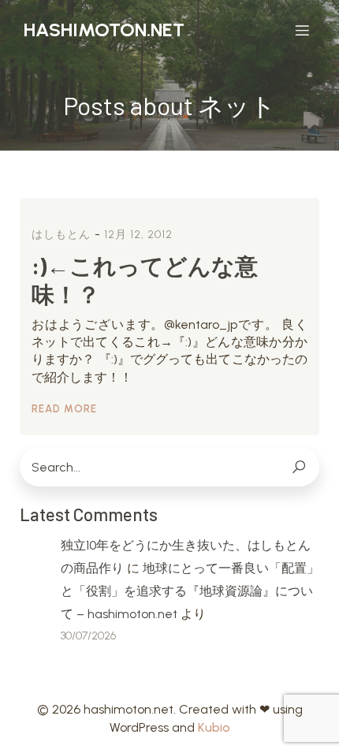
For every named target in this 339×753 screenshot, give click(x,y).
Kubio (214, 727)
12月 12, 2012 (138, 234)
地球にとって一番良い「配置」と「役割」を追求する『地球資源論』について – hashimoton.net (190, 591)
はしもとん (61, 234)
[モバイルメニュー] (302, 30)
